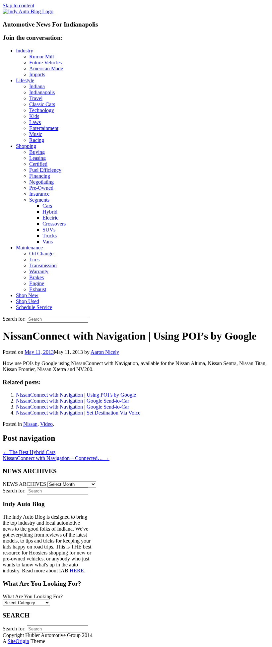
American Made (46, 68)
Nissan (30, 424)
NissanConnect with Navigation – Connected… (56, 458)
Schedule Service (34, 307)
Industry (24, 50)
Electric (50, 218)
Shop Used (27, 301)
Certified (38, 164)
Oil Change (41, 253)
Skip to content (18, 5)
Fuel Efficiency (45, 170)
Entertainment (43, 128)
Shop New (27, 295)
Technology (41, 110)
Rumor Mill (41, 56)
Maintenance (29, 247)
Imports (37, 74)
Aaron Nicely (105, 352)
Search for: (14, 319)
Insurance (39, 194)
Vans (47, 241)
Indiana (37, 86)
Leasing (37, 158)
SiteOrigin (18, 641)
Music (35, 134)
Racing (36, 140)
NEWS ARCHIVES (24, 484)
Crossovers (54, 223)
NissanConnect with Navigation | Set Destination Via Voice (78, 413)
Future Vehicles (45, 62)
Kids (34, 116)
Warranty (38, 271)
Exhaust (37, 289)
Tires (34, 259)
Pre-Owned (41, 188)
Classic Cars (42, 104)
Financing (39, 176)
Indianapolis (42, 92)
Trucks (49, 235)
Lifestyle (25, 80)
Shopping (26, 146)
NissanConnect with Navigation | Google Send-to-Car (72, 401)
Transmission (43, 265)
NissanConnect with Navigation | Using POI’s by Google (76, 395)
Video (46, 424)
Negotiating (41, 182)
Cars (47, 206)
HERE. (77, 570)
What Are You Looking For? (33, 596)
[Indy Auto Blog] (28, 11)
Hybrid (49, 212)
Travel (35, 98)
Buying (37, 152)
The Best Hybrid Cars (29, 452)
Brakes (36, 277)
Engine (36, 283)
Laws (35, 122)
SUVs (48, 229)
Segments (39, 200)
